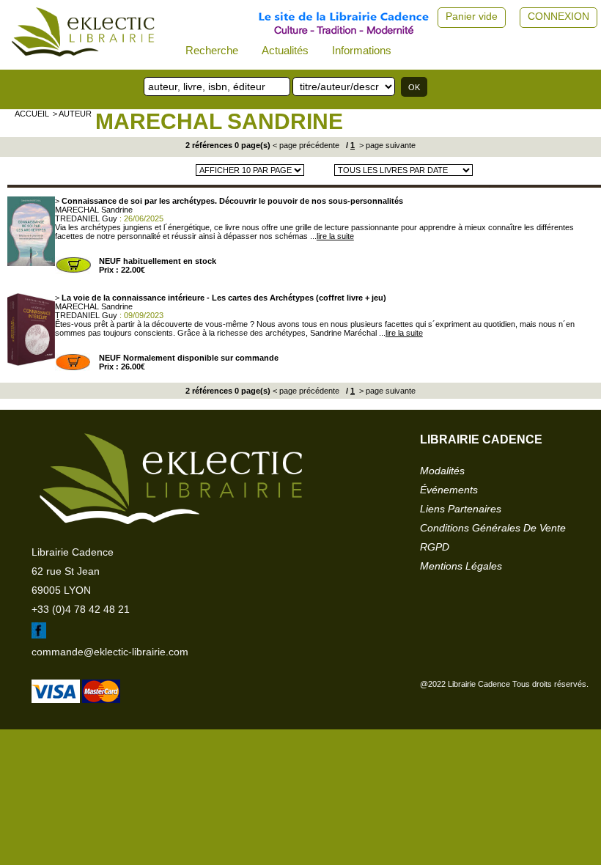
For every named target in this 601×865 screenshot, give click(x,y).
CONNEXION (558, 16)
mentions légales (461, 566)
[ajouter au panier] (73, 271)
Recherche (211, 50)
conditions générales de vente (493, 528)
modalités (442, 470)
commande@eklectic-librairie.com (110, 652)
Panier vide (472, 16)
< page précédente (306, 145)
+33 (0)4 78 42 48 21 (81, 609)
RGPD (434, 547)
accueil (32, 113)
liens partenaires (460, 509)
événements (449, 490)
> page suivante (386, 145)
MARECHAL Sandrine (219, 121)
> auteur (72, 113)
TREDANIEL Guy (86, 218)
